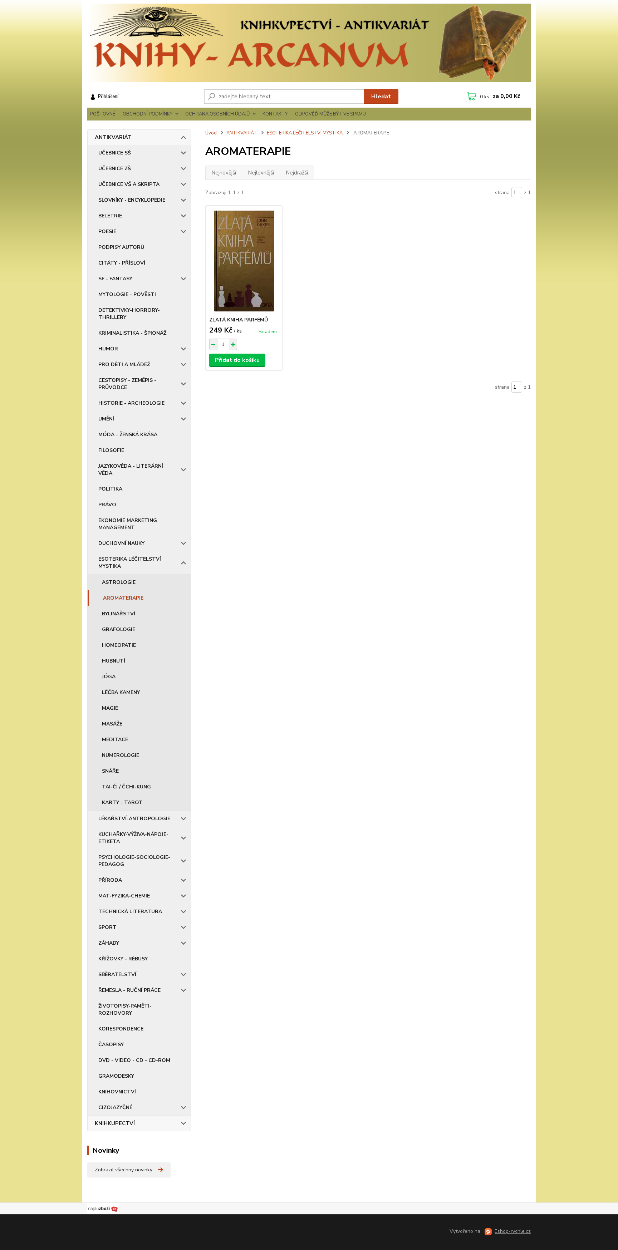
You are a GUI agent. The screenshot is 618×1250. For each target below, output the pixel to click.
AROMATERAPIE (123, 598)
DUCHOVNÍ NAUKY (121, 543)
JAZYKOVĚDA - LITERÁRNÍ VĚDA (130, 470)
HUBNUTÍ (113, 661)
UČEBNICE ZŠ (114, 168)
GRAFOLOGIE (118, 629)
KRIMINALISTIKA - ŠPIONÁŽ (132, 333)
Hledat (381, 96)
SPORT (107, 927)
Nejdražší (297, 172)
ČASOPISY (111, 1044)
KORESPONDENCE (120, 1028)
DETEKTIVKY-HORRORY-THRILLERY (129, 314)
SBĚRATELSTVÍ (117, 974)
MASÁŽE (112, 723)
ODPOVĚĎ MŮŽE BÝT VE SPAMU (330, 114)
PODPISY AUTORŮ (121, 247)
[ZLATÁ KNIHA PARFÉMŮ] (244, 261)
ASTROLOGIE (119, 582)
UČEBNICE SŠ (114, 152)
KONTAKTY (275, 114)
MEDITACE (115, 739)
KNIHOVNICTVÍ (117, 1091)
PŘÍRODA (110, 880)
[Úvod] (309, 43)
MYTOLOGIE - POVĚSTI (127, 294)
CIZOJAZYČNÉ (115, 1107)
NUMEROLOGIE (120, 755)
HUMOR (108, 348)
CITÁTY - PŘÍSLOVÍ (121, 263)
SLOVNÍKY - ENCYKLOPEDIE (131, 200)
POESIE (107, 231)
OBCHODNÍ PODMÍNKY (147, 114)
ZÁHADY (108, 943)
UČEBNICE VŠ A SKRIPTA (129, 184)
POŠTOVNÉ (102, 114)
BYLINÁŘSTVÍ (118, 613)
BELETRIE (110, 215)
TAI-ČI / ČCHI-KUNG (126, 786)
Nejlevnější (261, 172)
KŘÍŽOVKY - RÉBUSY (123, 958)
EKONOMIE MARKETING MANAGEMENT (127, 524)
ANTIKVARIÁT (113, 137)
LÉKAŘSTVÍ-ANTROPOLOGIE (134, 818)
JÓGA (109, 676)
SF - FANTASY (115, 278)
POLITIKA (110, 489)
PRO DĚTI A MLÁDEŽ (124, 364)
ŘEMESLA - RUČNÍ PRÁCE (129, 990)
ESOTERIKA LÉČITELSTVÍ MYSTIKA (129, 563)
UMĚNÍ (106, 418)
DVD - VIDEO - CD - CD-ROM (134, 1060)
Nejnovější (223, 172)
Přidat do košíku (237, 360)
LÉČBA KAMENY (121, 692)
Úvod (211, 133)
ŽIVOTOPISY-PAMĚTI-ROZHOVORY (125, 1010)
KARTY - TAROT (122, 802)
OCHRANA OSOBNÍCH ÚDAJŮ (217, 114)
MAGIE (110, 708)
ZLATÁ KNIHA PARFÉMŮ (238, 319)
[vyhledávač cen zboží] (103, 1208)
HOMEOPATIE (119, 645)
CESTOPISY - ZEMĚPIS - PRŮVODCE (127, 384)
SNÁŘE (110, 771)
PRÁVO (107, 504)
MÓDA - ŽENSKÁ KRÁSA (127, 434)
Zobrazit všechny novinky (123, 1169)
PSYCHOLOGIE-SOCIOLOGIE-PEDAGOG (134, 861)
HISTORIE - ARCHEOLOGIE (131, 403)
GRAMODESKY (116, 1076)
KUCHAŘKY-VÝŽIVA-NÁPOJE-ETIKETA (133, 838)
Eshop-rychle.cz (513, 1231)
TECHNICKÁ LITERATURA (130, 911)
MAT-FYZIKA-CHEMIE (124, 895)
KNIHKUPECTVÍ (115, 1123)
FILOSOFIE (111, 450)
